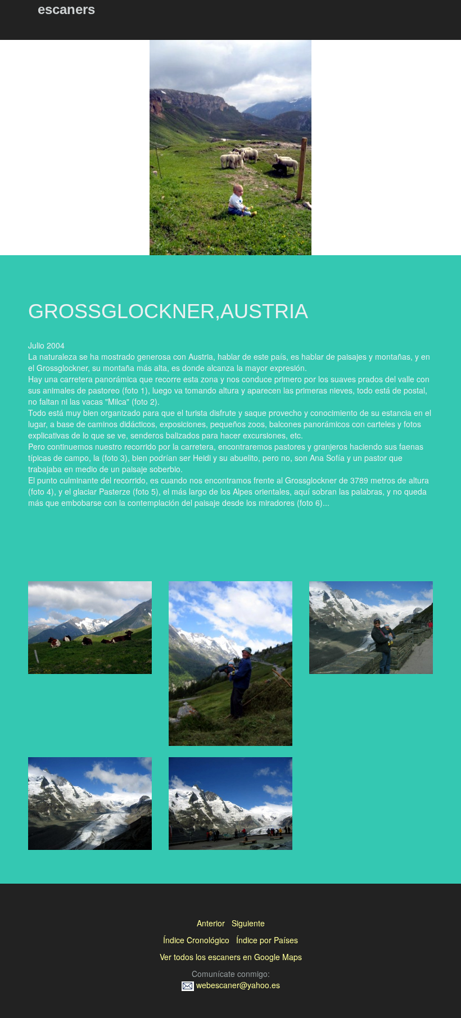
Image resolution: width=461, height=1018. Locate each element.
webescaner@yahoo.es (237, 984)
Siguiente (248, 923)
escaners (66, 9)
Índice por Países (267, 939)
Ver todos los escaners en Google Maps (231, 956)
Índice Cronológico (196, 939)
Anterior (211, 923)
